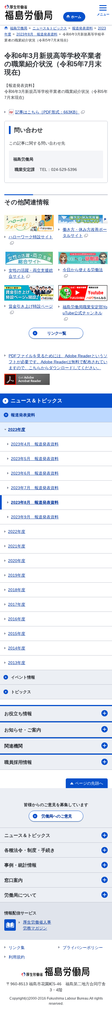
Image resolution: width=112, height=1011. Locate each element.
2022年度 (16, 531)
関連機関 (13, 746)
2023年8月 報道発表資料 (35, 502)
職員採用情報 (18, 762)
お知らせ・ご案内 (22, 730)
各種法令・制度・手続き (29, 850)
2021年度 (16, 546)
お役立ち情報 (18, 713)
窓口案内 (13, 880)
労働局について (20, 895)
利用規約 (17, 957)
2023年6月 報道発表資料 (35, 473)
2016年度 (16, 619)
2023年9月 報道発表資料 (35, 517)
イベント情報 (23, 677)
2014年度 (16, 648)
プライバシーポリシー (83, 947)
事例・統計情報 (20, 865)
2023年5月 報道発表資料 (35, 458)
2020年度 (16, 560)
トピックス (21, 692)
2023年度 (16, 429)
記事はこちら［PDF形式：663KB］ (47, 112)
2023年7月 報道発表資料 (35, 487)
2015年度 (16, 633)
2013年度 (16, 662)
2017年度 (16, 604)
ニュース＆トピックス (27, 835)
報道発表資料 (23, 415)
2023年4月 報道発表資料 (35, 444)
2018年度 (16, 590)
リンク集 (17, 947)
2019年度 (16, 575)
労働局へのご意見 (56, 816)
